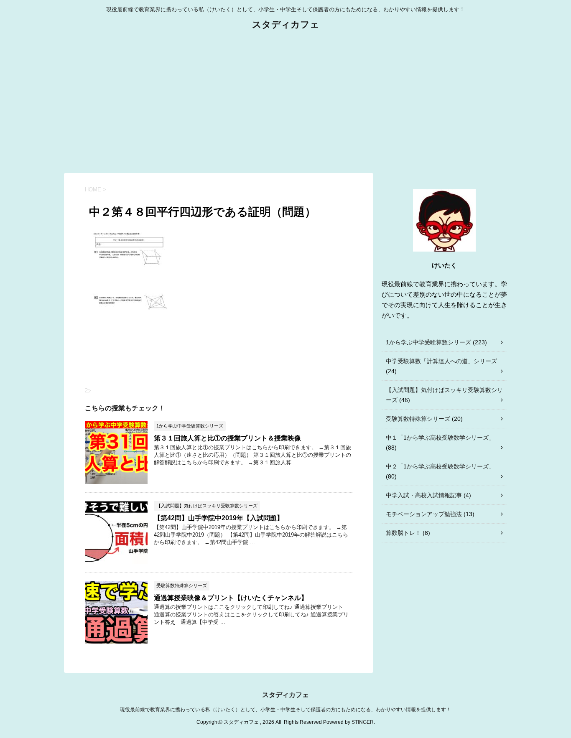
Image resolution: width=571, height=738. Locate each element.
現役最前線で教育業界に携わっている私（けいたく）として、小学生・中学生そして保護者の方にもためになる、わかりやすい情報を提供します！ (285, 710)
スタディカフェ (285, 24)
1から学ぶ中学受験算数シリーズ (428, 342)
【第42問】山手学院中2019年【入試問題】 (218, 518)
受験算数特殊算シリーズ (418, 418)
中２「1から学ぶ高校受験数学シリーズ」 (440, 466)
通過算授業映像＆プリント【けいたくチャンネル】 (231, 597)
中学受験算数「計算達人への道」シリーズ (441, 361)
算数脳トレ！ (403, 532)
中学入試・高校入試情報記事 (424, 495)
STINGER (363, 722)
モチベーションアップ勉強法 (424, 514)
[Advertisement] (285, 101)
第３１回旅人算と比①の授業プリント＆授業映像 (227, 438)
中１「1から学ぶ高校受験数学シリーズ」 (440, 437)
